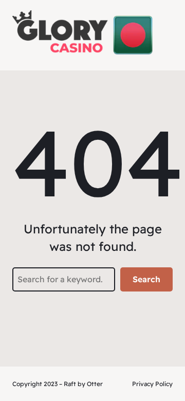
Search (146, 279)
